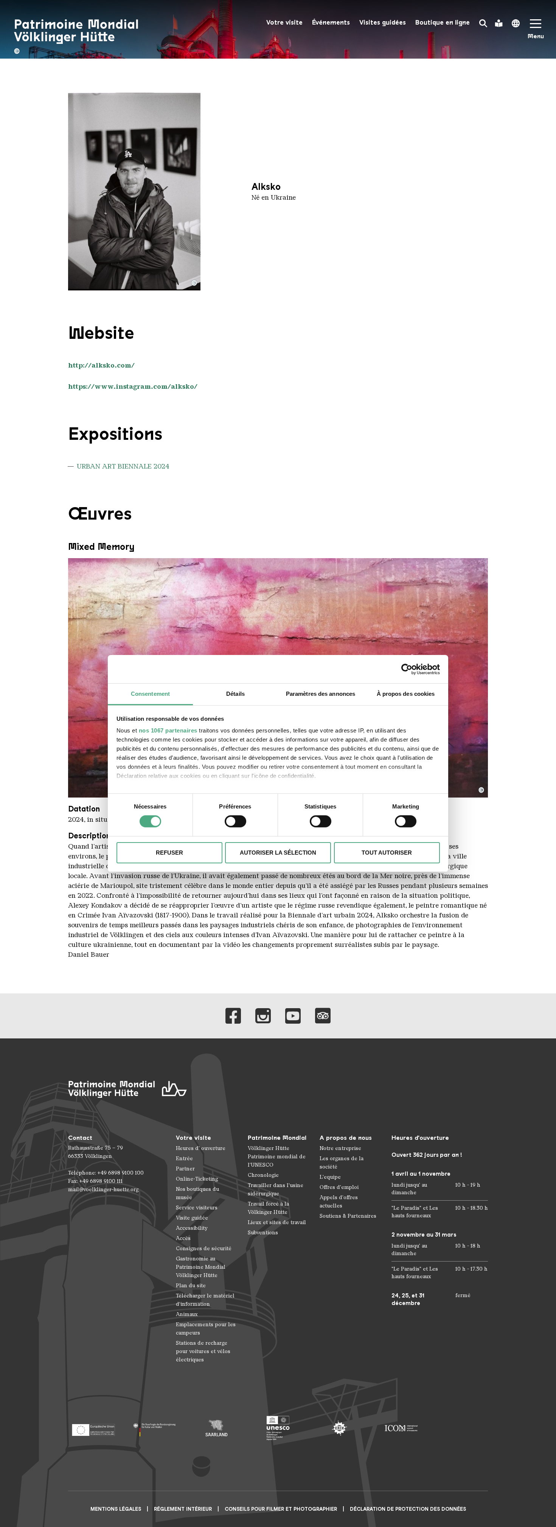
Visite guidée (192, 1218)
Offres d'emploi (339, 1187)
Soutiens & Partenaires (348, 1216)
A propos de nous (346, 1137)
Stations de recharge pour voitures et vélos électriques (203, 1351)
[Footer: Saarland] (216, 1428)
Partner (185, 1169)
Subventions (263, 1232)
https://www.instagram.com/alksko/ (132, 386)
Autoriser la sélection (278, 852)
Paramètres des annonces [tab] (320, 694)
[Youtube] (293, 1016)
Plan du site (191, 1285)
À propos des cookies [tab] (406, 694)
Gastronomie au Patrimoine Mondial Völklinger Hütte (200, 1267)
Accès (183, 1238)
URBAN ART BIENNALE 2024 (123, 466)
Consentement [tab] (150, 694)
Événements (331, 22)
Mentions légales (115, 1509)
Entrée (184, 1158)
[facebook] (233, 1016)
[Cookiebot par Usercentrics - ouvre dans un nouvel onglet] (407, 669)
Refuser (169, 852)
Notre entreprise (340, 1148)
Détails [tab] (235, 694)
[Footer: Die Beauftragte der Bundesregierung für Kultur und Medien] (155, 1428)
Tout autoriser (387, 852)
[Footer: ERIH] (339, 1428)
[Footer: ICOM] (401, 1428)
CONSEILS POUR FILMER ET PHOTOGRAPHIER (281, 1509)
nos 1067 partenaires (168, 730)
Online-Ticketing (197, 1179)
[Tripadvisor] (323, 1016)
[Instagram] (263, 1016)
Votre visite (284, 22)
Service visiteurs (196, 1207)
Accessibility (192, 1228)
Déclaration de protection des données (408, 1509)
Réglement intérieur (183, 1509)
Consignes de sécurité (203, 1248)
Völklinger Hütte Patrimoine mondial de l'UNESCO (277, 1156)
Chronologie (263, 1175)
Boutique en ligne (442, 22)
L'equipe (330, 1177)
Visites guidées (382, 22)
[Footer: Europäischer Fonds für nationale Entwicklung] (93, 1428)
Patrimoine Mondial (277, 1137)
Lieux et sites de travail (277, 1222)
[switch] (235, 821)
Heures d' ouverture (200, 1148)
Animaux (187, 1314)
